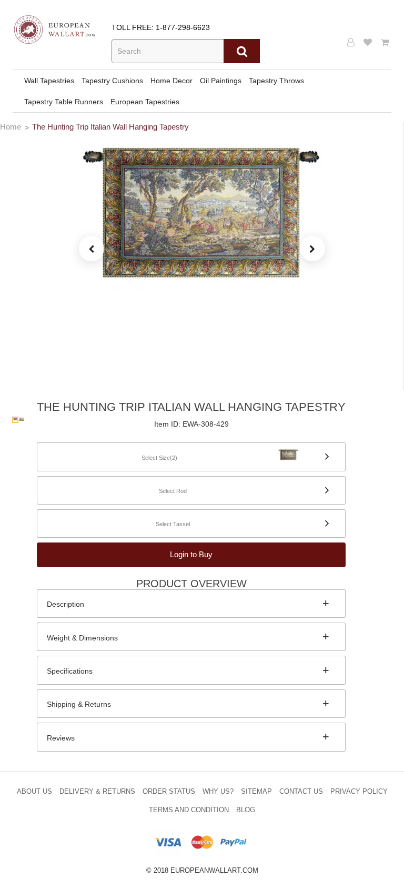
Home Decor (171, 80)
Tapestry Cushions (112, 80)
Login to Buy (191, 554)
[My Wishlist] (369, 42)
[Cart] (386, 42)
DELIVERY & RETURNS (97, 791)
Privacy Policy (359, 791)
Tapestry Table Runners (63, 101)
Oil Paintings (220, 80)
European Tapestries (144, 101)
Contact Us (301, 791)
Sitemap (256, 791)
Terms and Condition (189, 810)
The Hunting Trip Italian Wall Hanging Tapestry (110, 126)
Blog (245, 810)
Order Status (169, 791)
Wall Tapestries (49, 80)
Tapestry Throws (276, 80)
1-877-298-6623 (183, 27)
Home (10, 126)
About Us (34, 791)
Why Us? (218, 791)
